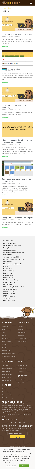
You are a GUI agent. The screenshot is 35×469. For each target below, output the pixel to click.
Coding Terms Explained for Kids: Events (17, 34)
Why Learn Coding (9, 300)
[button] (31, 3)
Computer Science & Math (12, 257)
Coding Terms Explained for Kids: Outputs (17, 218)
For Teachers (7, 268)
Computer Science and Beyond (13, 259)
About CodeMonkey (10, 243)
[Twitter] (11, 422)
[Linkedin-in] (24, 422)
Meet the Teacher (9, 282)
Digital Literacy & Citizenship (12, 264)
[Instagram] (28, 422)
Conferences (7, 261)
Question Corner (8, 291)
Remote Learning (9, 294)
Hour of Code (7, 273)
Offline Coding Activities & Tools (14, 287)
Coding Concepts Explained (12, 245)
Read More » (5, 46)
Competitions (7, 255)
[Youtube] (19, 422)
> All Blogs (5, 11)
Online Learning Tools (10, 289)
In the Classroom (8, 275)
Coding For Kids (8, 248)
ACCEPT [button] (23, 466)
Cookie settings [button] (11, 466)
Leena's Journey (8, 278)
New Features (7, 284)
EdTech (5, 266)
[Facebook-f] (15, 422)
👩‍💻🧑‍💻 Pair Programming (11, 69)
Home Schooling (8, 271)
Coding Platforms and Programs (13, 252)
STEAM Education (9, 296)
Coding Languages (9, 250)
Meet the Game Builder (11, 280)
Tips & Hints (7, 298)
